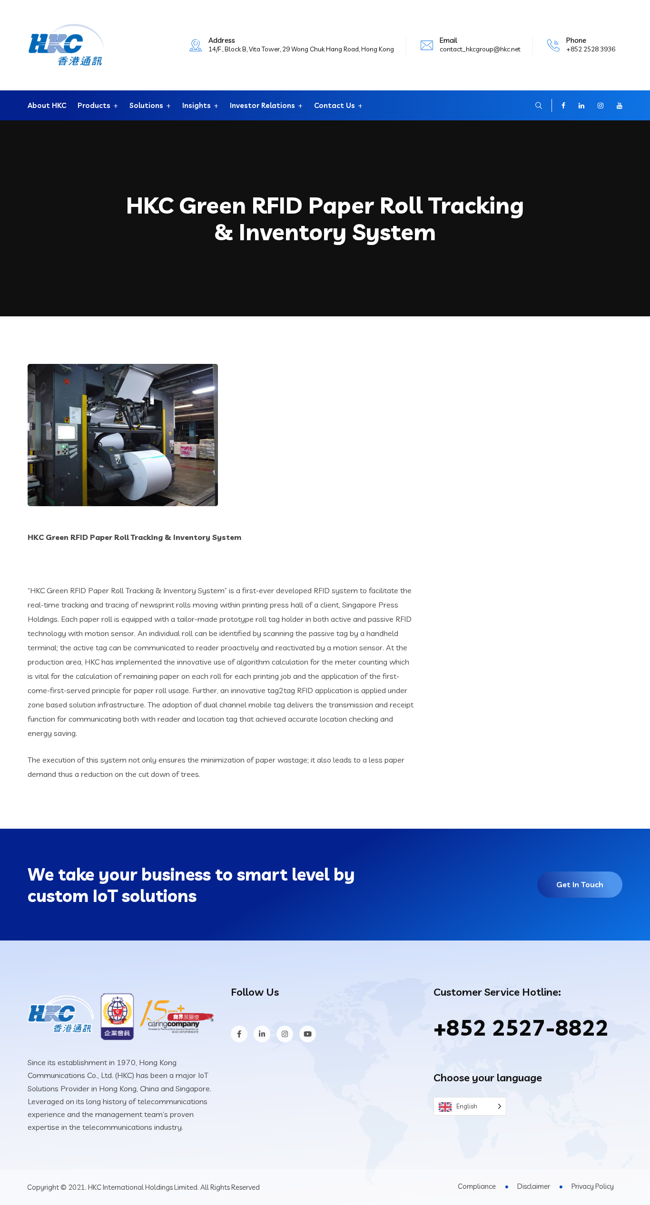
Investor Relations (262, 105)
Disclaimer (533, 1186)
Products (94, 105)
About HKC (47, 105)
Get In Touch (579, 884)
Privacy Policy (592, 1186)
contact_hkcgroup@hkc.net (480, 49)
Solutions (146, 105)
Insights (196, 105)
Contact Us (334, 105)
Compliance (477, 1186)
